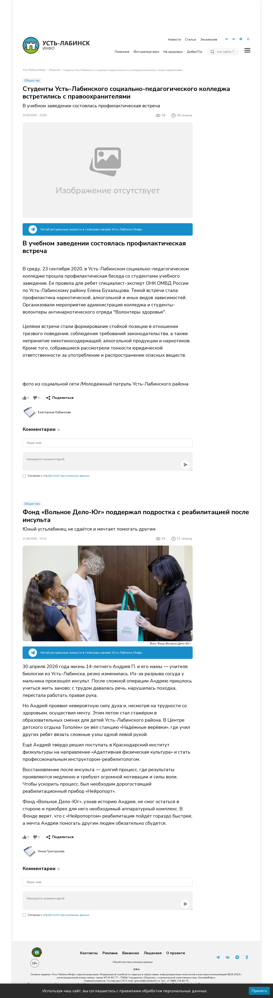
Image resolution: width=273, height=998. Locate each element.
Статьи (190, 39)
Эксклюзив (208, 39)
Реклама (110, 953)
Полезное (122, 52)
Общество (55, 70)
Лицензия (152, 953)
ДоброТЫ (194, 52)
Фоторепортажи (146, 52)
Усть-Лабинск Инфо (34, 70)
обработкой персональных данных (66, 476)
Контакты (89, 953)
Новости (174, 39)
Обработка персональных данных (133, 962)
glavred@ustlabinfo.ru (147, 980)
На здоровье (173, 52)
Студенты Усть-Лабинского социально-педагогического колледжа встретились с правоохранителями (122, 70)
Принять (259, 990)
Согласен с (58, 476)
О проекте (175, 953)
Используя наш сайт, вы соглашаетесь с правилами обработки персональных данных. (124, 991)
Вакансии (130, 953)
